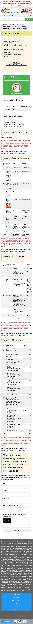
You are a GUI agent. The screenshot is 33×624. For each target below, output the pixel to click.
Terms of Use (16, 606)
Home (3, 15)
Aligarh (14, 26)
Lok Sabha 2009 (13, 24)
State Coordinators (16, 600)
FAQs (16, 610)
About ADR (16, 597)
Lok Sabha (11, 15)
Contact (16, 603)
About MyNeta (16, 594)
